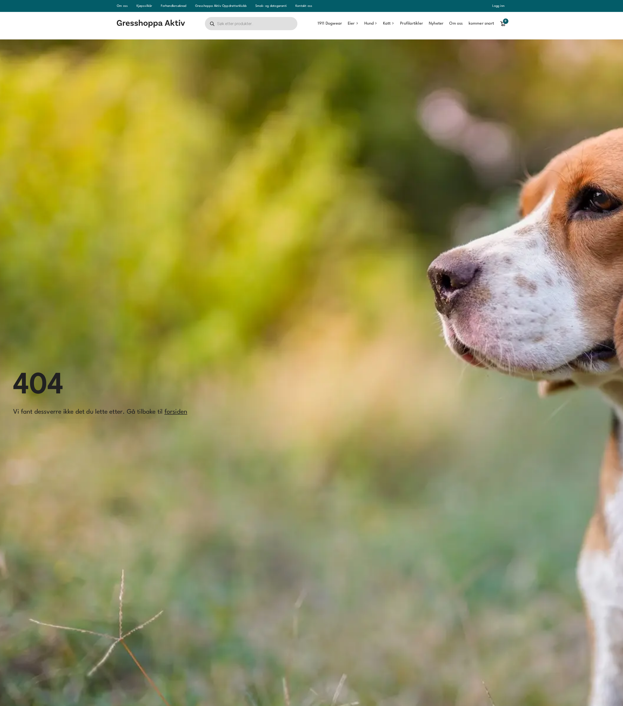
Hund (369, 23)
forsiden (176, 412)
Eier (351, 23)
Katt (387, 23)
